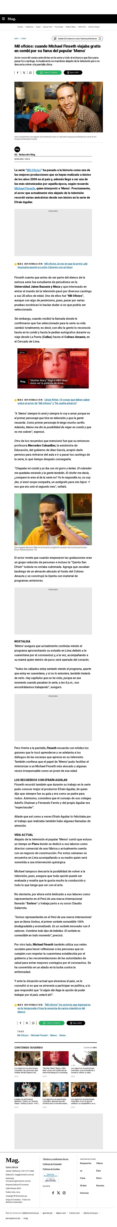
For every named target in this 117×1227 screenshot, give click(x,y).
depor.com (61, 1213)
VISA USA (82, 27)
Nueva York (47, 27)
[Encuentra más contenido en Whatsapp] (30, 72)
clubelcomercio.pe (30, 1213)
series (62, 1035)
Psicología (59, 27)
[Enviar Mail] (16, 155)
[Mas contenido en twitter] (58, 1193)
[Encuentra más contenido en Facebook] (17, 72)
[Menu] (5, 19)
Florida (20, 27)
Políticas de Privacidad (52, 1164)
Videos (99, 1163)
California (29, 27)
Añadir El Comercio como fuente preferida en (77, 39)
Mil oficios (23, 1035)
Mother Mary (70, 27)
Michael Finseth (39, 1035)
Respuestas (85, 1163)
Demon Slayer (93, 27)
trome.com (74, 1213)
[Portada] (12, 1165)
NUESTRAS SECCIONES (88, 1159)
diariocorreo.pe (91, 1213)
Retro (99, 1178)
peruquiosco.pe (13, 1218)
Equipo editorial (12, 1167)
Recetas (100, 1185)
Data (98, 1171)
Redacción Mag (27, 154)
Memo (53, 1035)
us (81, 1171)
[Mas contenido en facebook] (53, 1193)
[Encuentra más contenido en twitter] (24, 72)
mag (26, 1218)
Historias (84, 1193)
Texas (38, 27)
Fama (82, 1178)
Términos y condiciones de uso (55, 1159)
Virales (83, 1185)
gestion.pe (48, 1213)
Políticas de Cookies (51, 1169)
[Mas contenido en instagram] (64, 1193)
